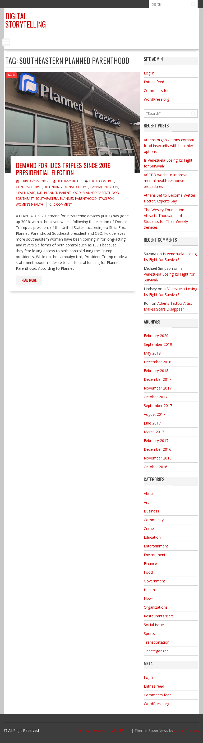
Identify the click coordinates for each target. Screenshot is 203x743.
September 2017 (158, 405)
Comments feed (158, 90)
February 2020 (156, 335)
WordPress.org (156, 99)
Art (146, 502)
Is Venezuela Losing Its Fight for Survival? (169, 274)
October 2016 (155, 466)
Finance (150, 563)
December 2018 (157, 361)
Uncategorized (156, 650)
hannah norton (104, 187)
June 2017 (152, 423)
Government (154, 580)
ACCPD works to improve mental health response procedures (165, 180)
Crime (149, 528)
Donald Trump (75, 187)
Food (148, 572)
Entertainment (156, 546)
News (149, 598)
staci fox (106, 198)
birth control (101, 181)
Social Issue (154, 624)
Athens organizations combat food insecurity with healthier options (169, 145)
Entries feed (154, 81)
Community (154, 519)
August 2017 (154, 414)
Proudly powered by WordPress (103, 730)
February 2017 (156, 440)
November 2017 (158, 388)
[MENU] (6, 42)
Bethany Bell (68, 181)
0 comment (62, 204)
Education (152, 537)
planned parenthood (62, 193)
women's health (29, 204)
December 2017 (157, 379)
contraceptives (29, 187)
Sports (149, 633)
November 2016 (158, 458)
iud (40, 193)
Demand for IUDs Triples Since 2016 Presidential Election (63, 168)
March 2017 (154, 431)
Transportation (156, 642)
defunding (53, 187)
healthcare (25, 193)
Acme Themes (186, 730)
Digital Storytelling (25, 20)
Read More (29, 280)
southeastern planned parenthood (66, 198)
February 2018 (156, 370)
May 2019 (152, 353)
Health (11, 75)
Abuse (149, 493)
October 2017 (155, 396)
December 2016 (157, 449)
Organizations (156, 607)
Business (151, 511)
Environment (154, 554)
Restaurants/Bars (159, 615)
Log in (149, 73)
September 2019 (158, 344)
